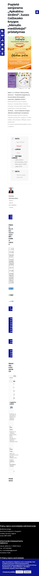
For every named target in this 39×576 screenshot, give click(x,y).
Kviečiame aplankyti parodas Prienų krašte (13, 416)
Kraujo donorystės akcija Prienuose (14, 456)
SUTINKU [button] (19, 572)
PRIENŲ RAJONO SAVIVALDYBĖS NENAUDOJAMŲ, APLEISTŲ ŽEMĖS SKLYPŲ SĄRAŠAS (11, 325)
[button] (37, 12)
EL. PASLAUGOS (11, 308)
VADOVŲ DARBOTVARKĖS (11, 217)
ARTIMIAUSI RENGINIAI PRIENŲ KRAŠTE (11, 353)
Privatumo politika (9, 572)
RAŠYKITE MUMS (11, 341)
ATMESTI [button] (27, 572)
